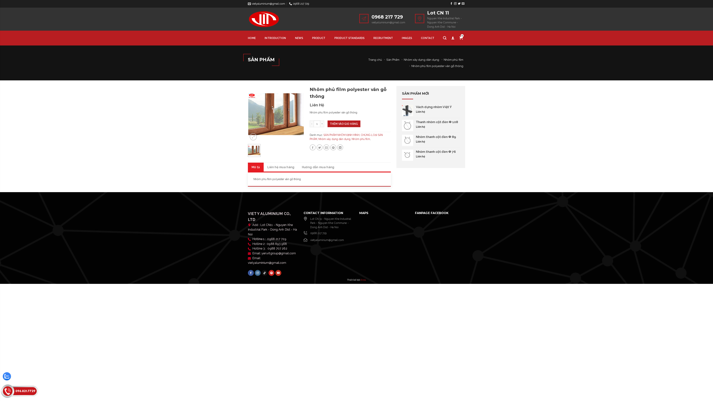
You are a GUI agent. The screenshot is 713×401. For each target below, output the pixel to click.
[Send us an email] (463, 4)
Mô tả (256, 167)
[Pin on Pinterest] (333, 147)
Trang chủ (375, 59)
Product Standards (349, 38)
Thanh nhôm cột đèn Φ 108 (437, 122)
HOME (252, 38)
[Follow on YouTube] (278, 273)
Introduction (275, 38)
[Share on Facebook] (313, 147)
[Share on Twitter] (320, 147)
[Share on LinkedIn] (340, 147)
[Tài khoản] (453, 38)
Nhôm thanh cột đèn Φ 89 (436, 137)
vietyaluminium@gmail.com (327, 240)
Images (407, 38)
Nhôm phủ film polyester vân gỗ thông (437, 66)
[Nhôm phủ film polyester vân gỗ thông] (276, 114)
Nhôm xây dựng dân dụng (421, 59)
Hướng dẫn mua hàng (318, 167)
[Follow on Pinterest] (271, 273)
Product (318, 38)
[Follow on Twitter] (459, 4)
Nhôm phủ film (453, 59)
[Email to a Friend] (326, 147)
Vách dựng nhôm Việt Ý (434, 107)
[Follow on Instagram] (455, 4)
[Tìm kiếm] (444, 38)
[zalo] (7, 376)
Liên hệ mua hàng (280, 167)
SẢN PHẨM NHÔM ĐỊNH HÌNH (341, 134)
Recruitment (383, 38)
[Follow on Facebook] (451, 4)
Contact (427, 38)
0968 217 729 (318, 233)
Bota (363, 279)
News (299, 38)
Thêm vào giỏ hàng (344, 123)
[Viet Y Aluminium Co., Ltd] (273, 19)
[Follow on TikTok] (265, 273)
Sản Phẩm (392, 59)
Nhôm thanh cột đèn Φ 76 (436, 152)
